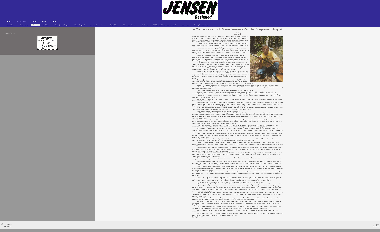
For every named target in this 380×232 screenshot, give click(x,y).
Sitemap (9, 224)
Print (5, 224)
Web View (376, 226)
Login (377, 224)
